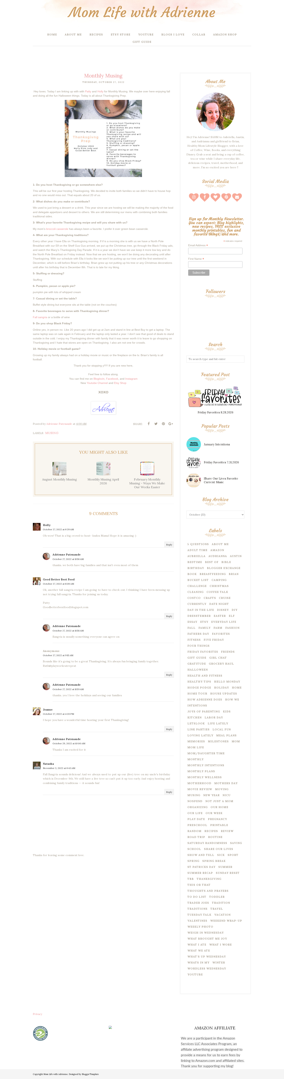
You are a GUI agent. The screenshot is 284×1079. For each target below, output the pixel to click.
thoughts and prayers (208, 891)
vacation (222, 914)
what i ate (196, 944)
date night (219, 604)
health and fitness (204, 675)
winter (218, 962)
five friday (214, 639)
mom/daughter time (206, 753)
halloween (197, 669)
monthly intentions (205, 765)
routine (215, 837)
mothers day (226, 783)
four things (198, 645)
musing (52, 433)
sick (221, 855)
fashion (232, 628)
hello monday (227, 681)
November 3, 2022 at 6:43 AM (59, 768)
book (192, 574)
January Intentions (217, 444)
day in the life (200, 610)
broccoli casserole (57, 228)
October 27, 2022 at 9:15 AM (58, 655)
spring (193, 861)
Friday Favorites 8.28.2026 (215, 412)
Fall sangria (40, 317)
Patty (88, 91)
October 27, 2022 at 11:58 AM (68, 559)
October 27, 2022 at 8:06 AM (58, 583)
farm (217, 628)
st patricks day (201, 867)
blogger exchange (224, 568)
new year (211, 795)
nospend (194, 801)
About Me (220, 544)
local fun (222, 729)
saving (236, 843)
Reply (169, 544)
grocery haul (221, 663)
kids (227, 711)
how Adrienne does (204, 699)
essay (192, 622)
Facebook (112, 378)
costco (194, 598)
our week (214, 813)
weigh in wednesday (205, 932)
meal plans (226, 735)
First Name (196, 259)
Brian (234, 574)
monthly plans (201, 771)
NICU (226, 795)
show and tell (200, 855)
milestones (218, 741)
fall (191, 628)
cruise (225, 598)
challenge (197, 586)
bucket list (198, 580)
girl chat (218, 657)
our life (195, 813)
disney (223, 610)
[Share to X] (156, 424)
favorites (221, 634)
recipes (211, 831)
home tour (197, 693)
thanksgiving (209, 879)
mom (236, 741)
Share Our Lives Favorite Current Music (221, 480)
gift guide (196, 657)
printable (219, 825)
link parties (198, 729)
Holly (100, 91)
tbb (190, 879)
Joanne (48, 709)
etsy (204, 622)
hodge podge (199, 687)
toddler (217, 897)
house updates (223, 693)
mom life (195, 747)
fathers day (198, 634)
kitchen (194, 717)
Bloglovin (99, 378)
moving (222, 789)
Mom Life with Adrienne (142, 12)
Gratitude (196, 663)
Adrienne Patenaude (67, 554)
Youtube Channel (97, 382)
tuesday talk (199, 914)
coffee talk (217, 592)
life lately (218, 723)
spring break (214, 861)
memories (196, 741)
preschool (197, 825)
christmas (219, 586)
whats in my (198, 962)
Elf (232, 616)
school (194, 849)
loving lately (200, 735)
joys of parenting (203, 711)
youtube (195, 974)
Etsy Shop (120, 382)
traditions (197, 908)
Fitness (194, 639)
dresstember (199, 616)
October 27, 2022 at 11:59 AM (68, 689)
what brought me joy (207, 938)
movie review (199, 789)
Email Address (198, 245)
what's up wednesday (206, 956)
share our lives (218, 849)
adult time (197, 550)
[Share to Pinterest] (163, 424)
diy (234, 610)
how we (232, 699)
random (194, 831)
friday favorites (202, 651)
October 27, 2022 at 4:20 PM (58, 713)
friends (228, 651)
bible (226, 562)
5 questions (198, 544)
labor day (214, 717)
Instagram (131, 378)
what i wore (220, 944)
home (237, 687)
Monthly (195, 759)
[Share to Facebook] (148, 424)
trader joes (198, 903)
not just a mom (219, 801)
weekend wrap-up (226, 920)
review (227, 831)
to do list (196, 897)
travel (216, 908)
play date (196, 819)
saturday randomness (207, 843)
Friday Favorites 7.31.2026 (221, 462)
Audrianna (217, 556)
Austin (236, 556)
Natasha (48, 763)
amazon (217, 550)
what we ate (198, 950)
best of (212, 562)
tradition (221, 903)
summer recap (200, 873)
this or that (199, 885)
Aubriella (196, 556)
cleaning (195, 592)
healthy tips (199, 681)
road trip (196, 837)
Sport (233, 855)
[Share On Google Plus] (171, 424)
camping (219, 580)
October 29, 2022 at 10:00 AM (69, 743)
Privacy (37, 1014)
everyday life (223, 622)
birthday (195, 568)
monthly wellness (204, 777)
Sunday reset (228, 873)
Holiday (221, 687)
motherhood (199, 783)
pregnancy (217, 819)
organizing (197, 807)
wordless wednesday (206, 968)
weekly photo (200, 926)
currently (196, 604)
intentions (197, 705)
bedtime (194, 562)
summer (225, 867)
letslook (196, 723)
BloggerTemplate (90, 1074)
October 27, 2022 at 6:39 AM (58, 529)
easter (220, 616)
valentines (197, 920)
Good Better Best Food (59, 579)
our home (219, 807)
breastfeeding (213, 574)
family (204, 628)
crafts (210, 598)
